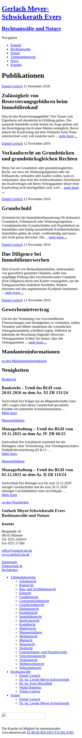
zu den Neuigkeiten (15, 502)
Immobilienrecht (30, 616)
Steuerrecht (27, 644)
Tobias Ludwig (29, 691)
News (14, 61)
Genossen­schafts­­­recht (34, 601)
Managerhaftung (13, 420)
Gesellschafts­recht (31, 605)
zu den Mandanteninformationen (24, 361)
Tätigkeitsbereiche (23, 57)
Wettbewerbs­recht (31, 664)
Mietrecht (25, 640)
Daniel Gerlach (12, 86)
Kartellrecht (27, 624)
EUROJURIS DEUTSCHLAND (50, 732)
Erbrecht (25, 593)
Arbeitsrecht (27, 581)
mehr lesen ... (68, 136)
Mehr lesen (9, 413)
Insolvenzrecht (29, 620)
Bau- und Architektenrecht (37, 589)
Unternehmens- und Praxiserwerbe (43, 652)
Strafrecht (26, 648)
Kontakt (16, 65)
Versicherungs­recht (32, 656)
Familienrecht (28, 597)
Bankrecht (9, 379)
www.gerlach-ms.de (16, 554)
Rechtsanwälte (20, 49)
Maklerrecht (27, 628)
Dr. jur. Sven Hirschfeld (35, 683)
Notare (15, 53)
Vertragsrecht (28, 660)
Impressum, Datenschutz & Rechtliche (12, 566)
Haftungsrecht (29, 609)
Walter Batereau (30, 687)
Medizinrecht (28, 636)
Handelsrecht (28, 613)
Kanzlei (15, 45)
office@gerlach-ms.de (17, 550)
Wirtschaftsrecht (30, 668)
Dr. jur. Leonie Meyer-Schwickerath (44, 679)
